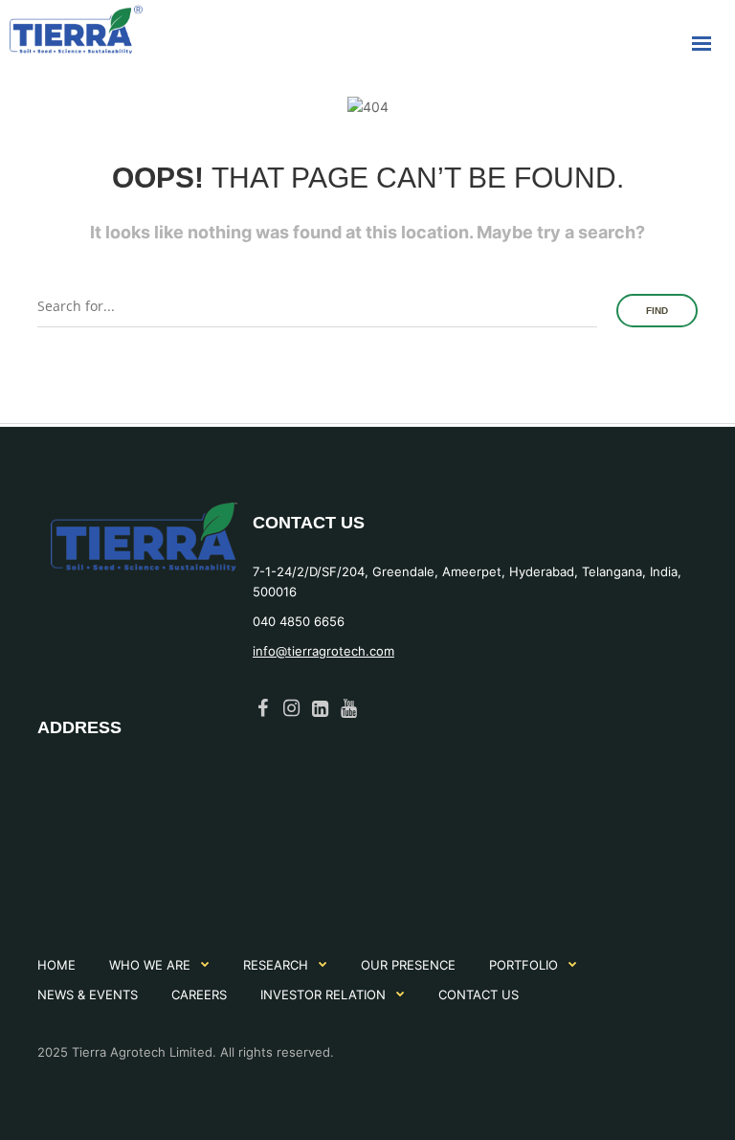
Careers (199, 994)
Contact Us (478, 994)
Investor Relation (323, 994)
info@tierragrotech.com (323, 651)
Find (657, 310)
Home (56, 964)
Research (275, 964)
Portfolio (523, 964)
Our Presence (408, 964)
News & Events (87, 994)
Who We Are (149, 964)
